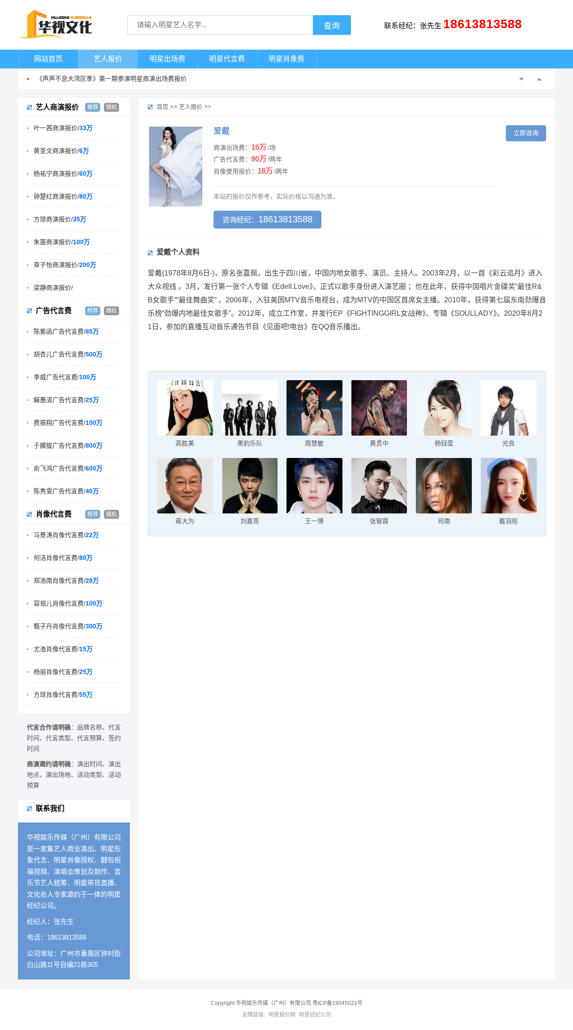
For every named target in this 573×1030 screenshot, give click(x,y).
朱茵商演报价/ (62, 242)
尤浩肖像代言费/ (63, 649)
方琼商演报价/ (60, 219)
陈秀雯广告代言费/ (66, 491)
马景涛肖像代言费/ (66, 534)
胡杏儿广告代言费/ (68, 354)
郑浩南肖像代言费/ (66, 580)
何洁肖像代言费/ (63, 557)
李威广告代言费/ (65, 377)
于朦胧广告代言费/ (68, 445)
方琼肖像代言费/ (63, 694)
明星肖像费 (286, 59)
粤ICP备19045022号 (337, 1003)
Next (539, 79)
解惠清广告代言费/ (66, 399)
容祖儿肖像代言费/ (68, 603)
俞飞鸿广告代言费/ (68, 468)
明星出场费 (167, 59)
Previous (521, 79)
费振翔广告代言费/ (68, 422)
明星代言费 (227, 59)
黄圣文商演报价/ (61, 150)
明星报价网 (282, 1015)
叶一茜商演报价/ (63, 127)
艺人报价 (108, 59)
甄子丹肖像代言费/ (68, 626)
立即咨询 (526, 132)
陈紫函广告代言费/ (66, 331)
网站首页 (48, 59)
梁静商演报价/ (53, 287)
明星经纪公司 (315, 1015)
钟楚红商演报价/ (63, 196)
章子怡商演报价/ (65, 264)
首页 (162, 106)
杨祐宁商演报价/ (63, 173)
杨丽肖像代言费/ (63, 671)
